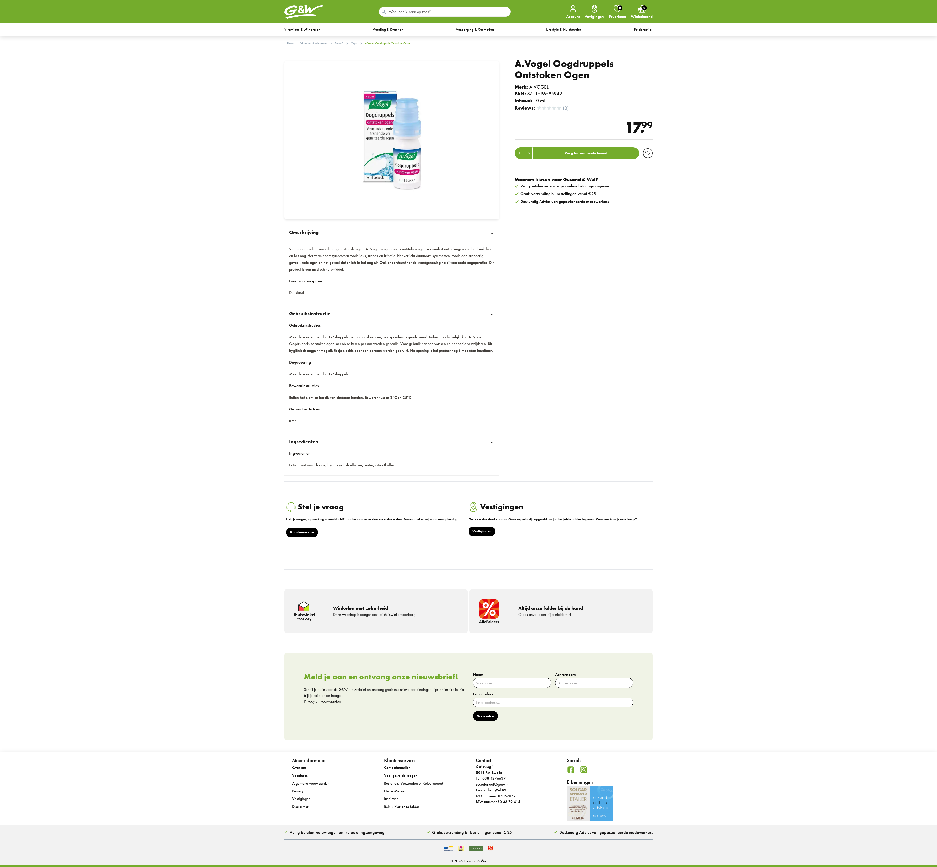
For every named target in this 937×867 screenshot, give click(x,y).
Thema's (339, 43)
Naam (478, 674)
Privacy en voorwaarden (322, 701)
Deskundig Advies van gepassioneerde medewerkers (606, 832)
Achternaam (565, 674)
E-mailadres (483, 694)
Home (290, 43)
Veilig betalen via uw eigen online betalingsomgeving (337, 832)
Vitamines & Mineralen (313, 43)
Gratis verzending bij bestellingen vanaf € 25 (472, 832)
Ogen (354, 43)
